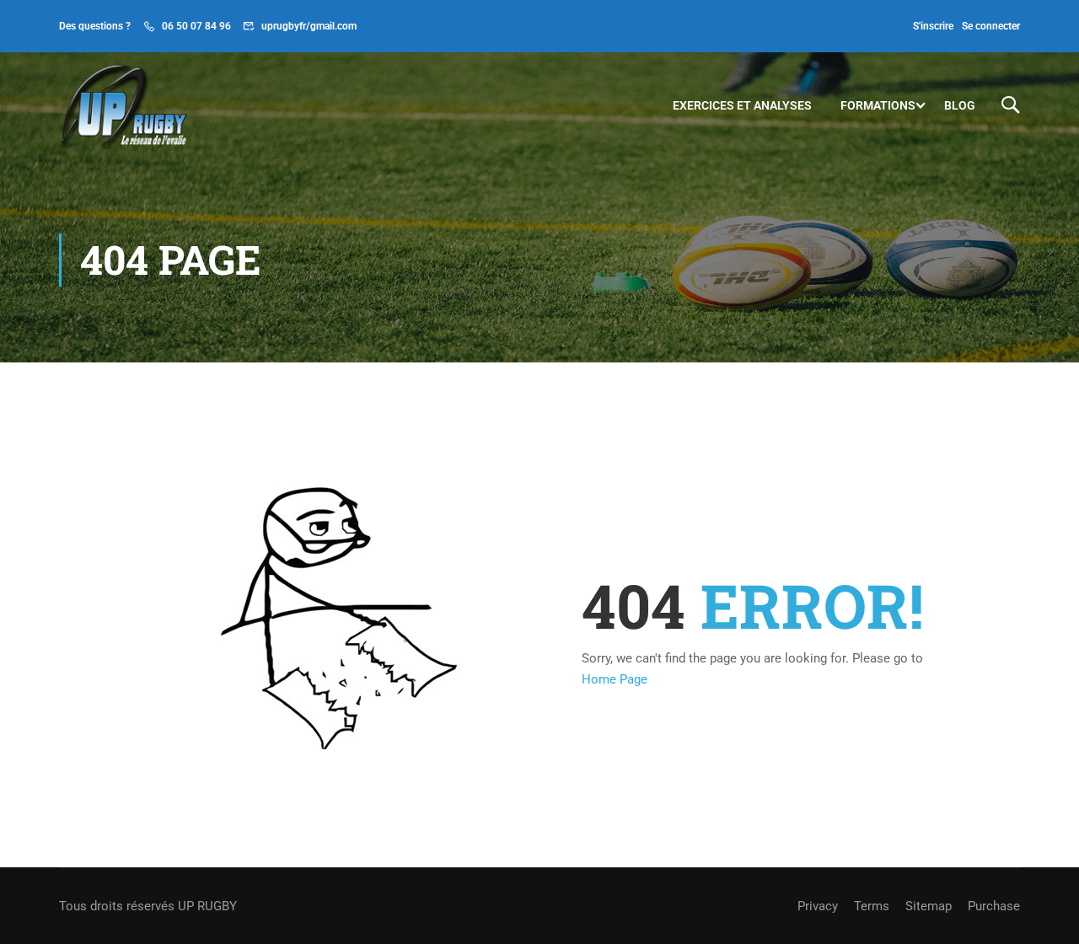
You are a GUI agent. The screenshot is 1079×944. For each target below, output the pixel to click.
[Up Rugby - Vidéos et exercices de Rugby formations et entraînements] (123, 105)
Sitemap (928, 906)
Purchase (994, 906)
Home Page (614, 679)
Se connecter (991, 26)
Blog (959, 105)
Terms (871, 906)
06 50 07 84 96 (196, 26)
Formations (877, 105)
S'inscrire (933, 26)
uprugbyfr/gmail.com (309, 26)
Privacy (817, 906)
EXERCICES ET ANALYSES (742, 105)
